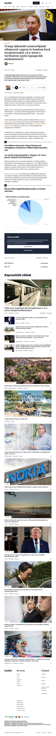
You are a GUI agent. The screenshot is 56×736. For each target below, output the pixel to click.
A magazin (43, 674)
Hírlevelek (30, 6)
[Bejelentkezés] (42, 3)
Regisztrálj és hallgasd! (18, 92)
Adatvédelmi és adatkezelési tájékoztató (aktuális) (15, 721)
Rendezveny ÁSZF (21, 708)
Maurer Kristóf (19, 350)
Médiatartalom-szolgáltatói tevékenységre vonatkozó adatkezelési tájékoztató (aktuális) (23, 723)
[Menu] (50, 3)
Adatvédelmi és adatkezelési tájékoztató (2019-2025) (16, 722)
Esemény (43, 680)
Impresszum (44, 690)
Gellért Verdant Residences (10, 388)
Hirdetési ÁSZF (20, 706)
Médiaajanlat (19, 700)
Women (18, 683)
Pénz (9, 6)
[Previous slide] (3, 6)
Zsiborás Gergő (7, 456)
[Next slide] (53, 6)
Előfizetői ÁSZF (20, 702)
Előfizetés (36, 3)
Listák (13, 6)
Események (41, 6)
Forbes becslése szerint (13, 174)
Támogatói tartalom (21, 710)
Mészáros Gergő (19, 341)
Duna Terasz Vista (20, 332)
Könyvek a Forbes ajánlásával (45, 688)
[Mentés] (51, 323)
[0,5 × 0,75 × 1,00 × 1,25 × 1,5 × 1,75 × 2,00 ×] (44, 88)
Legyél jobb (19, 679)
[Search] (46, 3)
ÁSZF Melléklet (20, 704)
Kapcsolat (43, 683)
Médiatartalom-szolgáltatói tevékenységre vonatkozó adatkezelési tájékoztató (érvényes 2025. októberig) (27, 724)
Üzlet (5, 6)
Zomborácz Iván (7, 663)
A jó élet (47, 6)
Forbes (6, 313)
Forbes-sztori (24, 6)
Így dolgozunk (44, 693)
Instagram (49, 732)
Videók (17, 6)
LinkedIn (44, 732)
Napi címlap (19, 685)
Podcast (36, 6)
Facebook (38, 732)
